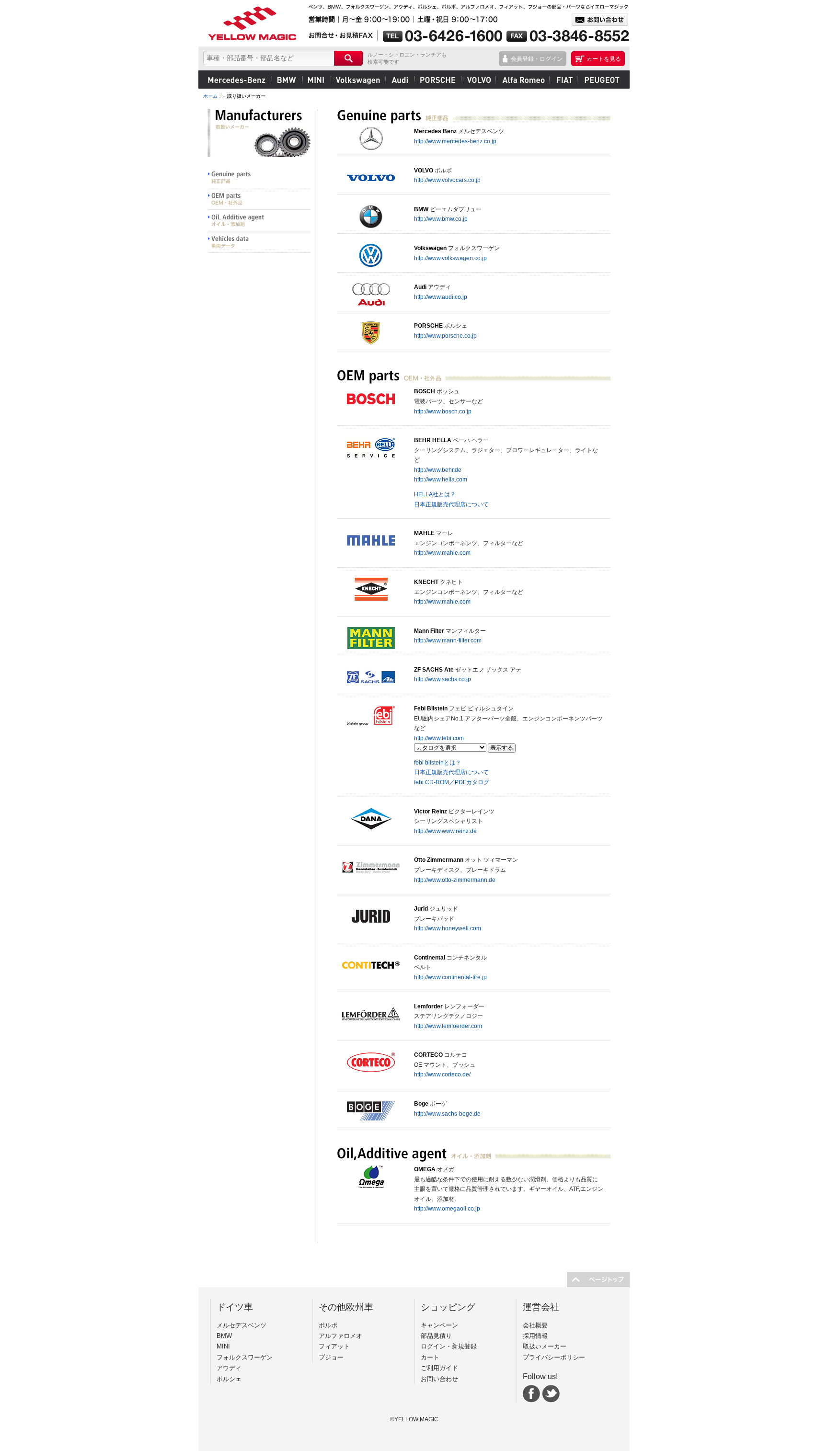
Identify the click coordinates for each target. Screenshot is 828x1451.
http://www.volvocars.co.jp (447, 180)
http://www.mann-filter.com (448, 640)
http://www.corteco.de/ (442, 1074)
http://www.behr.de (437, 470)
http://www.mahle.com (442, 552)
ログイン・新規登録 (449, 1346)
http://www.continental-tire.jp (450, 977)
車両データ (259, 242)
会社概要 (535, 1325)
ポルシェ (437, 79)
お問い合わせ (439, 1378)
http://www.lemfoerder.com (448, 1026)
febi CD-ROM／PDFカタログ (451, 782)
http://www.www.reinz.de (445, 831)
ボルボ (478, 79)
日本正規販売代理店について (451, 504)
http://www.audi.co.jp (440, 297)
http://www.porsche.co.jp (445, 335)
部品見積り (436, 1335)
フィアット (563, 79)
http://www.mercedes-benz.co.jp (455, 141)
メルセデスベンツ (237, 79)
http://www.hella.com (440, 479)
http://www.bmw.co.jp (441, 219)
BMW (287, 79)
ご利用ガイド (439, 1367)
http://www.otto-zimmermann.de (454, 880)
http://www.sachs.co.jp (442, 679)
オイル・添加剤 (259, 220)
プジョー (600, 79)
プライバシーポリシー (554, 1357)
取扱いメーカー (544, 1346)
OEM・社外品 (259, 199)
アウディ (399, 79)
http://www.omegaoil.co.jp (447, 1208)
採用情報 (535, 1335)
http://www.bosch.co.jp (443, 411)
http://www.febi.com (439, 738)
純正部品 (259, 177)
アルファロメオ (522, 79)
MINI (316, 79)
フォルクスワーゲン (358, 79)
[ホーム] (251, 23)
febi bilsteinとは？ (437, 762)
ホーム (210, 96)
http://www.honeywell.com (447, 928)
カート (430, 1357)
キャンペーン (439, 1325)
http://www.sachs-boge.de (447, 1113)
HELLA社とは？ (435, 494)
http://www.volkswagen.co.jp (450, 258)
